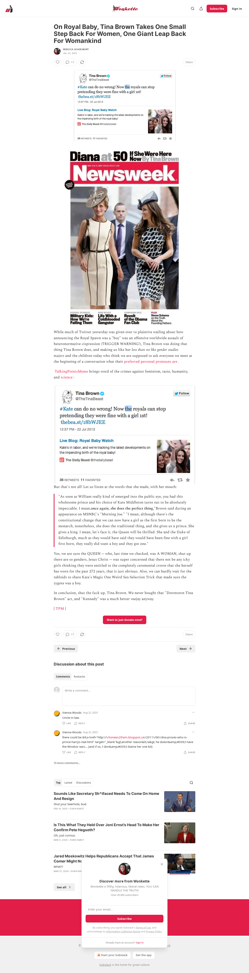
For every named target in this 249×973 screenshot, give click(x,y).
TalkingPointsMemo (71, 371)
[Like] (57, 62)
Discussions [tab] (83, 782)
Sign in (237, 8)
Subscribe (217, 8)
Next (183, 649)
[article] (124, 804)
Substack (105, 965)
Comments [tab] (63, 676)
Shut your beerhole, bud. (70, 804)
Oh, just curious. (65, 835)
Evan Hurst (77, 808)
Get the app (144, 955)
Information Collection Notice (123, 931)
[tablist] (70, 676)
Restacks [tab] (79, 676)
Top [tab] (58, 782)
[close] (162, 864)
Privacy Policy (154, 931)
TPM (60, 609)
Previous (68, 649)
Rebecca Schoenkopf (76, 49)
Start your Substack (114, 955)
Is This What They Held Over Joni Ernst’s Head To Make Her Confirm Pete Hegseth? (106, 827)
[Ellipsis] (193, 712)
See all (61, 887)
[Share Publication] (201, 8)
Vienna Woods (72, 712)
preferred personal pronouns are (150, 361)
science (67, 377)
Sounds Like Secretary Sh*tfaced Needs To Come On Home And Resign (106, 796)
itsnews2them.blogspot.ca (126, 737)
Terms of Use (143, 927)
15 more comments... (67, 763)
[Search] (192, 8)
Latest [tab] (68, 782)
